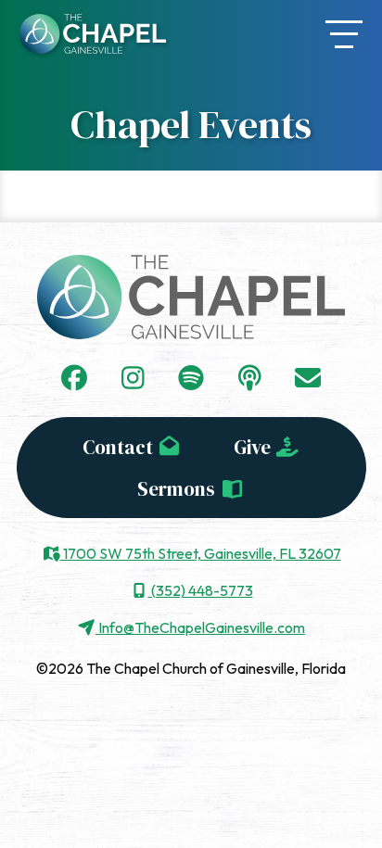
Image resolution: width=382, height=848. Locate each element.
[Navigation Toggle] (344, 34)
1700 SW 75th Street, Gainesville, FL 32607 (200, 553)
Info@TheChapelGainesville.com (200, 627)
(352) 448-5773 (200, 590)
